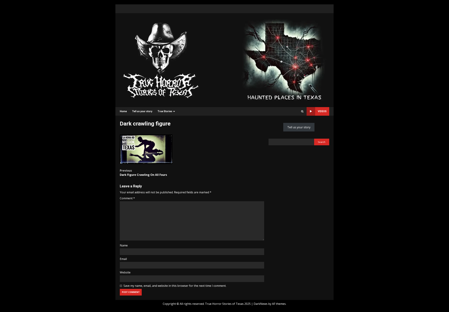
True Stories (165, 111)
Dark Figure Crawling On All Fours (143, 173)
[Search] (302, 111)
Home (123, 111)
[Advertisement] (284, 60)
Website (125, 272)
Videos (322, 111)
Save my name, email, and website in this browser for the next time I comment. (174, 286)
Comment (127, 198)
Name (124, 245)
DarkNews (260, 304)
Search (321, 142)
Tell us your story (142, 111)
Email (123, 259)
